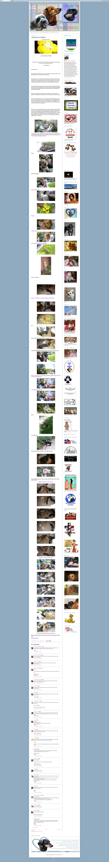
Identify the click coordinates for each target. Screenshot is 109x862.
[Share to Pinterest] (50, 640)
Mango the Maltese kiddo (38, 795)
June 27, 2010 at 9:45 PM (38, 766)
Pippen (35, 692)
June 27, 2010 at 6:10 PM (38, 665)
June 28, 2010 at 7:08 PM (38, 807)
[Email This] (46, 640)
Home (46, 829)
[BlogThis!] (47, 640)
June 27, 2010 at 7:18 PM (38, 698)
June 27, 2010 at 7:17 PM (38, 689)
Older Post (58, 829)
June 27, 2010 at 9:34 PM (38, 755)
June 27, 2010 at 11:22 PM (38, 771)
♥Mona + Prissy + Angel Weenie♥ (70, 60)
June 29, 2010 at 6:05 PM (38, 825)
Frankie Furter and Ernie (38, 679)
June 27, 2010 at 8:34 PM (38, 708)
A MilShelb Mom (36, 661)
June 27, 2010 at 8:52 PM (38, 726)
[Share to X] (48, 640)
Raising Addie (36, 758)
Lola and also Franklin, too (38, 646)
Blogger (62, 854)
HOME (31, 32)
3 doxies (35, 774)
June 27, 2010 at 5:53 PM (38, 658)
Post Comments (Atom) (39, 831)
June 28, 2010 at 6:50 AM (38, 792)
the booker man (36, 711)
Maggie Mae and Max (37, 668)
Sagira (35, 769)
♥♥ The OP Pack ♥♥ (37, 701)
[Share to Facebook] (49, 640)
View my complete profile (68, 77)
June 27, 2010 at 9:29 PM (38, 746)
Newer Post (33, 829)
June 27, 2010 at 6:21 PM (38, 676)
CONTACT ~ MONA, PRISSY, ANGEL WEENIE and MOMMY (46, 32)
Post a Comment (35, 827)
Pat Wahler (35, 810)
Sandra (35, 729)
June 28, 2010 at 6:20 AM (38, 783)
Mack (35, 786)
